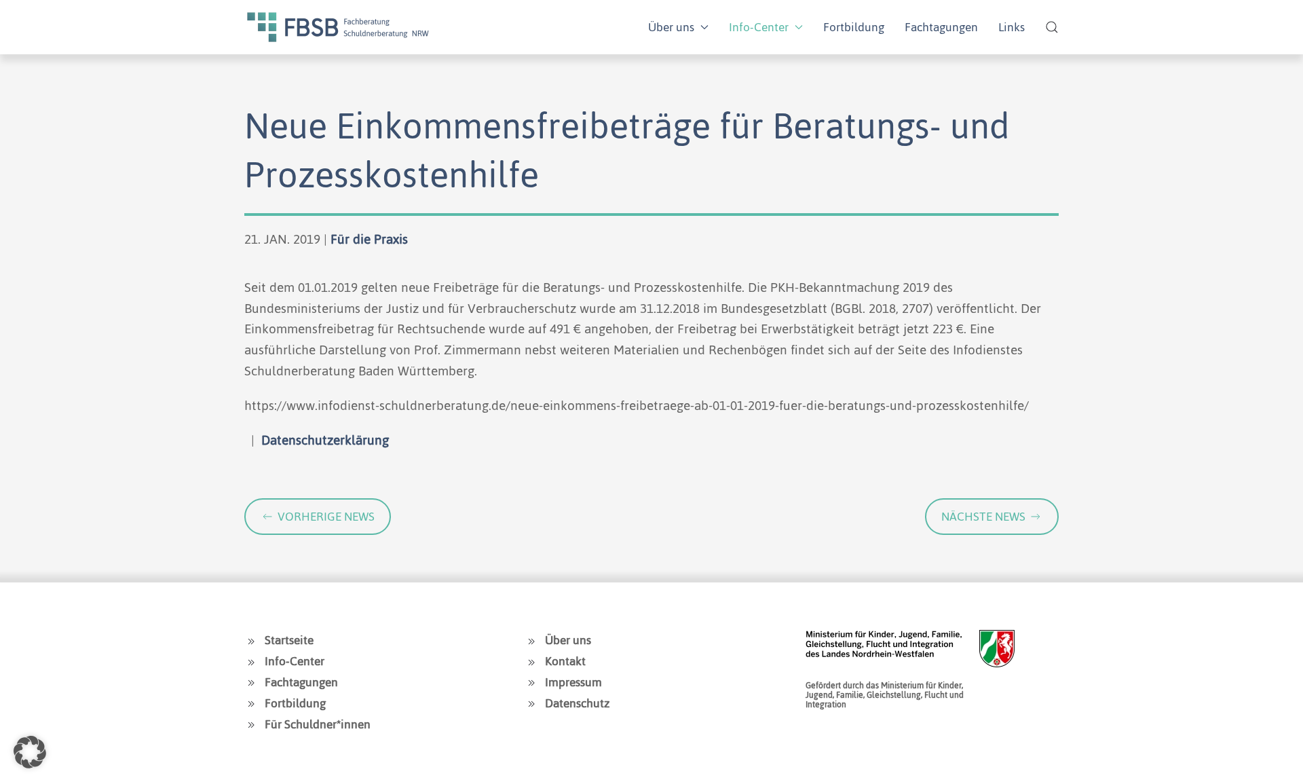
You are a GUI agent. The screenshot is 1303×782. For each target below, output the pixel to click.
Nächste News (983, 516)
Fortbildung (853, 27)
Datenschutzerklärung (325, 440)
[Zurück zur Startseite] (338, 27)
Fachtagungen (941, 27)
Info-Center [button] (759, 27)
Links (1011, 27)
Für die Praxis (369, 239)
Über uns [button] (671, 27)
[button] (1052, 27)
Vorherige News (326, 516)
